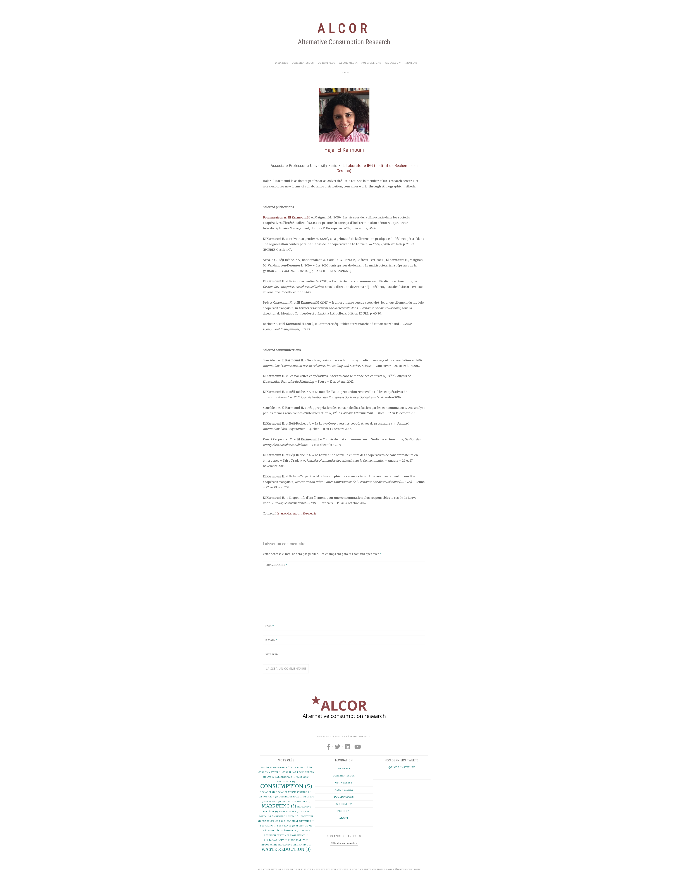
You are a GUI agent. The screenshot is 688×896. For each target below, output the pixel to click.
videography (298, 840)
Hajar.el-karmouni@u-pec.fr (296, 513)
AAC (265, 767)
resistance (286, 826)
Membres (281, 62)
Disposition (268, 797)
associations (280, 767)
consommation (270, 772)
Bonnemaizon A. (275, 217)
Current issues (303, 62)
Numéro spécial (288, 816)
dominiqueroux (291, 797)
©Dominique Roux (408, 869)
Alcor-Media (348, 62)
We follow (393, 62)
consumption (286, 786)
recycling (268, 826)
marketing (279, 806)
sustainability (275, 840)
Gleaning (273, 801)
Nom (269, 625)
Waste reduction (286, 849)
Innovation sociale (296, 801)
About (346, 72)
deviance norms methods (294, 792)
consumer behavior (281, 777)
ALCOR (344, 28)
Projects (411, 62)
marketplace (289, 812)
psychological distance (296, 821)
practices (270, 821)
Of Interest (326, 62)
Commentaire (276, 565)
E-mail (271, 640)
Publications (371, 62)
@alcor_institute (401, 767)
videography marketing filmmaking (286, 845)
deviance (267, 792)
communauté (301, 767)
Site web (271, 654)
